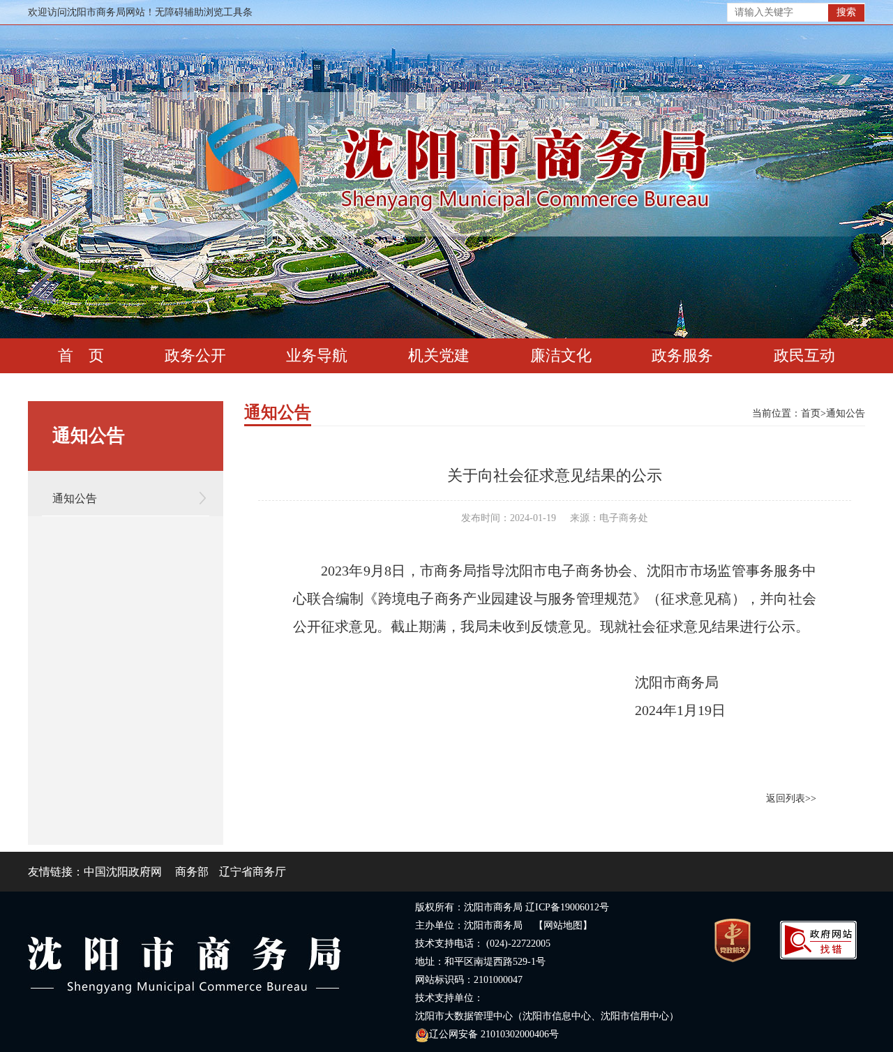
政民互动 (804, 355)
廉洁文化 (561, 355)
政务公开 (195, 355)
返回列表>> (791, 798)
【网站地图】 (563, 925)
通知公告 (74, 498)
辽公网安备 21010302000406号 (494, 1034)
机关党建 (439, 355)
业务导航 (316, 355)
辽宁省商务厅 (252, 872)
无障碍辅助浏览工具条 (204, 12)
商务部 (192, 872)
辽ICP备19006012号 (567, 907)
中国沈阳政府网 (123, 872)
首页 (810, 413)
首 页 (81, 355)
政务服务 (682, 355)
